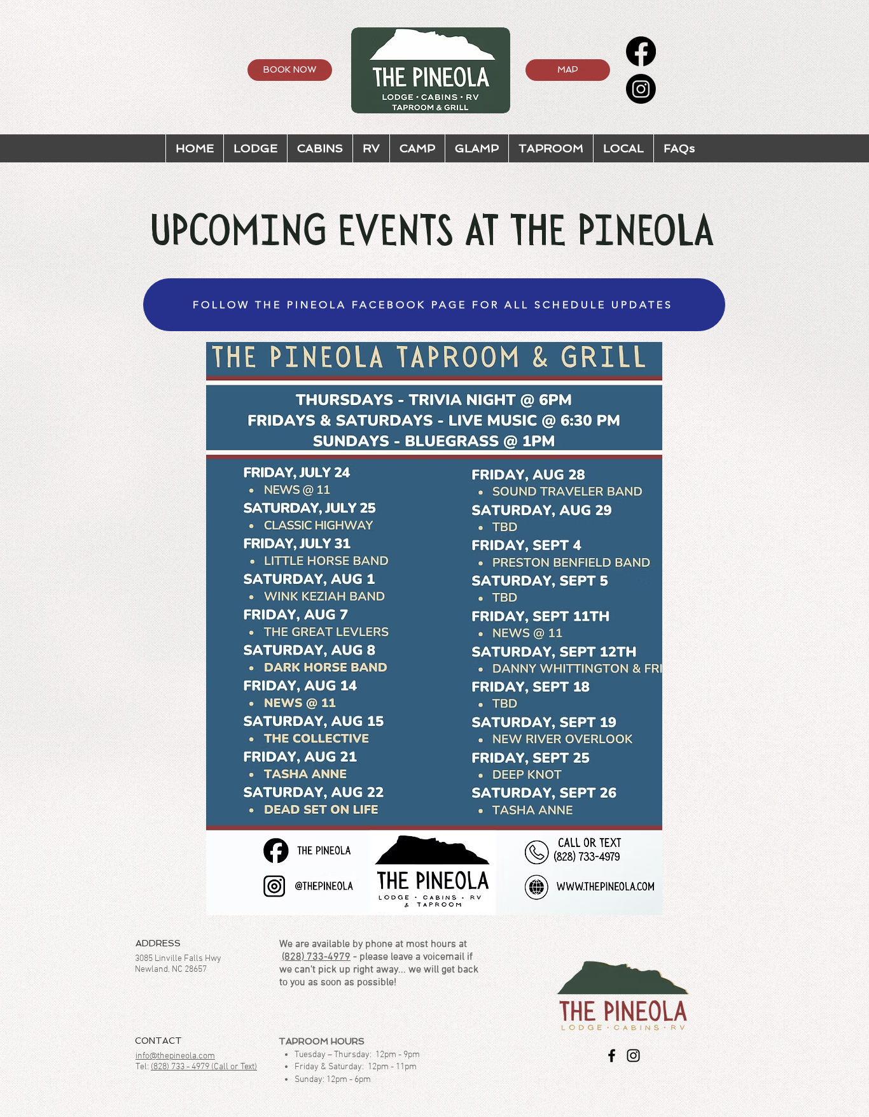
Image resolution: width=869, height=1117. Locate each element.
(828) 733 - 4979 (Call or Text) (204, 1067)
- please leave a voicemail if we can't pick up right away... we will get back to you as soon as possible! (378, 970)
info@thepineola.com (175, 1056)
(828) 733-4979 (316, 957)
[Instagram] (641, 89)
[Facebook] (641, 51)
